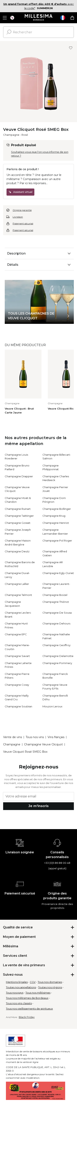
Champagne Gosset (17, 522)
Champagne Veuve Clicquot (43, 744)
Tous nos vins (35, 737)
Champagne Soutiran (18, 706)
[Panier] (72, 17)
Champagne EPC (16, 634)
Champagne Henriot (55, 522)
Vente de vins (12, 737)
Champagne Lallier (17, 583)
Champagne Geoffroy (56, 645)
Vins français (56, 737)
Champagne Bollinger (56, 508)
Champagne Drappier (19, 476)
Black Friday (27, 1017)
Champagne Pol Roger (57, 540)
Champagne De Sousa (57, 612)
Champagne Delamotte (57, 656)
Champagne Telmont (18, 594)
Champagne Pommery (57, 663)
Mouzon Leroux (52, 706)
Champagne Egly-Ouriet (58, 573)
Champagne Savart (17, 656)
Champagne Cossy (17, 684)
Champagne (11, 134)
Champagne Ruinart (18, 508)
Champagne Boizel (54, 594)
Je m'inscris (38, 806)
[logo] (38, 17)
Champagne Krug (53, 515)
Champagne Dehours (56, 623)
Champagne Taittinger (19, 515)
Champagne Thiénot (55, 601)
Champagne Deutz (17, 551)
